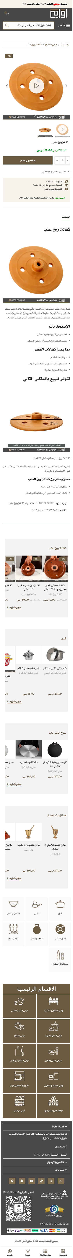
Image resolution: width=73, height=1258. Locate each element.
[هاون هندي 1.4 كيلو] (29, 832)
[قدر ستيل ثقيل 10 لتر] (55, 655)
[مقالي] (37, 904)
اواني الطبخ (51, 44)
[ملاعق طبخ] (13, 929)
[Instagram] (51, 1181)
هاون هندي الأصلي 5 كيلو (55, 847)
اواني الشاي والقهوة (53, 1035)
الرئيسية (65, 44)
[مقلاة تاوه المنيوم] (29, 749)
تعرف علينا (58, 1126)
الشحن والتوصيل (55, 1162)
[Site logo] (59, 13)
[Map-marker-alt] (12, 1181)
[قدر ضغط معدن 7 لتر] (29, 655)
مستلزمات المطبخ (60, 964)
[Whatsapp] (61, 1181)
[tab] (66, 217)
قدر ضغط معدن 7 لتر (28, 668)
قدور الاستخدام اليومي (55, 673)
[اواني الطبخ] (19, 1026)
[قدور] (60, 904)
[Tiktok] (41, 1181)
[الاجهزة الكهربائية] (19, 1076)
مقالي (36, 913)
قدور (60, 913)
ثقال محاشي (60, 938)
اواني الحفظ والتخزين (53, 1085)
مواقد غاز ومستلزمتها (53, 1110)
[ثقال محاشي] (60, 929)
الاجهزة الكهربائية (19, 1085)
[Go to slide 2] (35, 116)
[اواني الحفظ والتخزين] (53, 1076)
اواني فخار (54, 509)
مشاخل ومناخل (13, 913)
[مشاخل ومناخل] (13, 904)
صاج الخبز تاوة (55, 771)
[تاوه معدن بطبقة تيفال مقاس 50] (55, 749)
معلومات (59, 1170)
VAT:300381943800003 (54, 1224)
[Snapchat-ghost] (22, 1181)
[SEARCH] (7, 25)
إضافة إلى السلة (27, 160)
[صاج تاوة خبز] (37, 929)
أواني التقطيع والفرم (19, 1060)
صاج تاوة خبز (37, 938)
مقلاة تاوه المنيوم (29, 762)
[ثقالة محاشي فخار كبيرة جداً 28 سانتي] (55, 569)
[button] (66, 86)
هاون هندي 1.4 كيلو (28, 845)
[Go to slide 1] (39, 116)
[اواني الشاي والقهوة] (53, 1026)
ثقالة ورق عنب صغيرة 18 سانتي (28, 587)
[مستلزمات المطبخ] (60, 954)
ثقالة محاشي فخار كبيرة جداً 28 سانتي (55, 587)
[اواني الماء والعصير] (19, 1001)
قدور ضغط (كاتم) (28, 673)
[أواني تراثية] (19, 1101)
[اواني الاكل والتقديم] (53, 1001)
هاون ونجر (55, 854)
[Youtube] (31, 1181)
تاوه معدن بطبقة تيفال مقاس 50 (55, 764)
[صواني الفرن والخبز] (53, 1051)
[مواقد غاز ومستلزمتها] (53, 1101)
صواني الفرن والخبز (53, 1060)
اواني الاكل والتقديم (53, 1010)
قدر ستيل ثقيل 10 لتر (55, 668)
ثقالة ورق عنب (33, 44)
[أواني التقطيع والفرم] (19, 1051)
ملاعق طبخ (13, 938)
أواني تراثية (19, 1110)
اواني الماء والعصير (19, 1010)
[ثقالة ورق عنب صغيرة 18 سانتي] (29, 569)
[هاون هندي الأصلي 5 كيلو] (55, 832)
